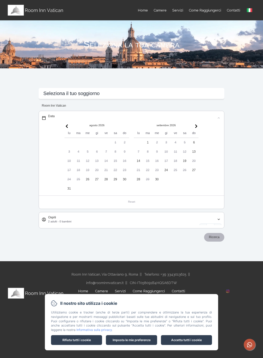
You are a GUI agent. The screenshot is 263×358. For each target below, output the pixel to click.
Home (143, 10)
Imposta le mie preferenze (132, 340)
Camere (160, 10)
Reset (131, 201)
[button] (115, 142)
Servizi (177, 10)
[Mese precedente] (66, 126)
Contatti (233, 10)
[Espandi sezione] (218, 219)
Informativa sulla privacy (94, 330)
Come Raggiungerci (205, 10)
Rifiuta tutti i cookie (76, 340)
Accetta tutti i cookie (186, 340)
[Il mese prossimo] (196, 126)
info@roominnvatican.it (105, 283)
